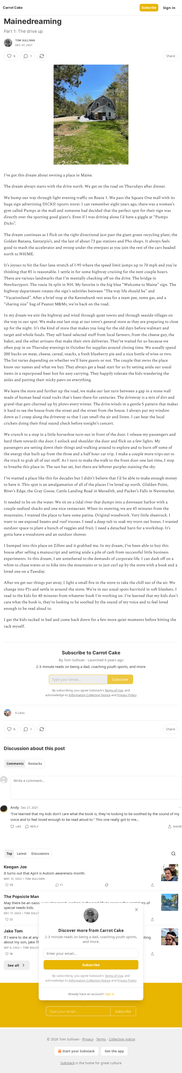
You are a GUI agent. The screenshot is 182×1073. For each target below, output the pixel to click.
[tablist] (24, 763)
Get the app (114, 1051)
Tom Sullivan (25, 40)
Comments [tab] (15, 763)
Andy (14, 807)
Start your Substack (78, 1051)
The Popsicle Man (21, 896)
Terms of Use (114, 976)
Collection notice (122, 1039)
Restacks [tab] (35, 763)
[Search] (173, 853)
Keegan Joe (15, 867)
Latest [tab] (22, 853)
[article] (91, 876)
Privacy (87, 1039)
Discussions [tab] (40, 853)
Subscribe (148, 7)
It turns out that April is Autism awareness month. (44, 873)
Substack (67, 1063)
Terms (101, 1039)
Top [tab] (9, 853)
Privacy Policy (126, 980)
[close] (136, 909)
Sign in (169, 7)
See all (13, 965)
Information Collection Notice (89, 980)
